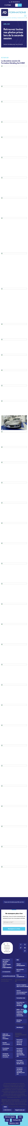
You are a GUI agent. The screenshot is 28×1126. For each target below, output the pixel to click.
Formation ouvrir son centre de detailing (19, 1042)
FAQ (18, 959)
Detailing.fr (20, 1027)
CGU (20, 1117)
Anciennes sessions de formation (6, 1055)
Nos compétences (20, 976)
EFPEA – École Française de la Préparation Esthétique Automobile (21, 1012)
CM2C (5, 1106)
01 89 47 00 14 (7, 1110)
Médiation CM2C (14, 1123)
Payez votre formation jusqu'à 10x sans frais (14, 902)
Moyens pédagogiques (21, 965)
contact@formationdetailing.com (12, 976)
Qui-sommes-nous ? (20, 970)
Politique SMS (17, 1120)
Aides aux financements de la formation (6, 1036)
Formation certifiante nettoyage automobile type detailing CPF (20, 1052)
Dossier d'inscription (6, 1043)
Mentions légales (10, 1117)
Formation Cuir (21, 998)
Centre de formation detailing (8, 17)
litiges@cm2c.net (19, 1110)
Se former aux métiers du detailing (20, 1004)
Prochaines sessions (6, 1049)
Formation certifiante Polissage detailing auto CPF (21, 1071)
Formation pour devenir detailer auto (20, 1062)
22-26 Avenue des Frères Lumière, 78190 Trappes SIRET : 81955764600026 (7, 963)
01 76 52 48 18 (15, 2)
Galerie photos (21, 17)
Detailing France (19, 1021)
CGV (7, 1120)
